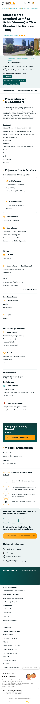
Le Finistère (7, 612)
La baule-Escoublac (10, 649)
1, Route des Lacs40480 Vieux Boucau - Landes (16, 561)
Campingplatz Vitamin (10, 35)
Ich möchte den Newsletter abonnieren (18, 537)
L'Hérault (6, 624)
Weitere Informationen (29, 570)
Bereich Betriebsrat (9, 660)
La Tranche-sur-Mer (10, 638)
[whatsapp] (24, 3)
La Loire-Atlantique (10, 620)
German (37, 3)
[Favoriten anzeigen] (32, 3)
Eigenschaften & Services (29, 91)
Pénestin (6, 642)
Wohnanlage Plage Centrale (12, 602)
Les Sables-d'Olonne (10, 653)
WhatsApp (9, 553)
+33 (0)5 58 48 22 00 (13, 549)
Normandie (34, 8)
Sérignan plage (8, 634)
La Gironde (7, 627)
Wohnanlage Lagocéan (11, 594)
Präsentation (8, 91)
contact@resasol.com (13, 556)
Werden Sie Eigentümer (11, 667)
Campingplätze (15, 8)
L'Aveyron (6, 616)
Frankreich (25, 8)
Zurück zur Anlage (20, 437)
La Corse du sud (8, 609)
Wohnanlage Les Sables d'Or (13, 598)
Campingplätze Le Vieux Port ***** (15, 590)
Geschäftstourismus (10, 664)
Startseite (5, 8)
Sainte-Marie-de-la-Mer (11, 646)
